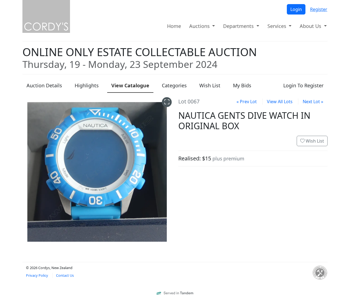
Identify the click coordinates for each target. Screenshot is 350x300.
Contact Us (65, 275)
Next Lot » (313, 102)
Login (296, 9)
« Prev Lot (247, 102)
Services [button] (277, 26)
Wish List (314, 141)
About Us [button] (311, 26)
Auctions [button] (200, 26)
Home (174, 26)
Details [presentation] (44, 85)
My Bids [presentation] (242, 85)
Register (318, 9)
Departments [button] (239, 26)
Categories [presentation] (174, 85)
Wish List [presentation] (209, 85)
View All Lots (280, 102)
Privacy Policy (37, 275)
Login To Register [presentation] (303, 85)
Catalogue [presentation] (130, 85)
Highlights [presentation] (87, 85)
